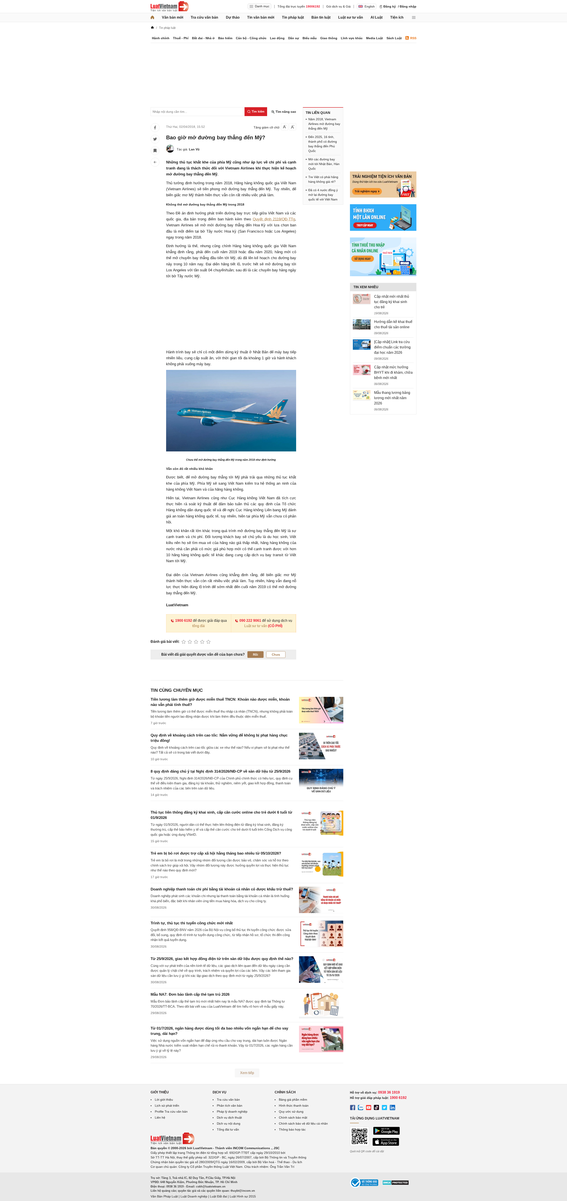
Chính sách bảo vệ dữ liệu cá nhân (303, 1123)
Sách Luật (394, 38)
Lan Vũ (194, 149)
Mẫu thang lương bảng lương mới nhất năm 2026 (392, 398)
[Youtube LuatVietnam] (368, 1108)
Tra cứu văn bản (204, 17)
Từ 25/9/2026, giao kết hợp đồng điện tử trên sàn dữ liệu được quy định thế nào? (222, 959)
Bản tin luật (320, 17)
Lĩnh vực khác (352, 38)
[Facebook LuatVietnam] (352, 1108)
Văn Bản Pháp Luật (164, 1196)
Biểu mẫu (310, 38)
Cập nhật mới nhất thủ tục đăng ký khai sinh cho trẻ (391, 302)
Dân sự (293, 38)
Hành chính (160, 38)
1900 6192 (183, 620)
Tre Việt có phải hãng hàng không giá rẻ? (323, 179)
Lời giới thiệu (164, 1099)
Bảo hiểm (225, 38)
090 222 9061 (250, 620)
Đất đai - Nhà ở (203, 38)
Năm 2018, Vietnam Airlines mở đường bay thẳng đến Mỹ (324, 123)
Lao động (277, 38)
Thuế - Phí (180, 38)
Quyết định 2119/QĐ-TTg (274, 219)
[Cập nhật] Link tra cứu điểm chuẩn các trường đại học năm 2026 (392, 347)
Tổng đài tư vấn (228, 1129)
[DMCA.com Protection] (395, 1184)
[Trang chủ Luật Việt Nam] (170, 6)
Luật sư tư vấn (350, 17)
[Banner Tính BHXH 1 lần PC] (383, 229)
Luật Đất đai (218, 1196)
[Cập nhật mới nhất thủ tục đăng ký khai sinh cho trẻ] (362, 299)
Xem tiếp (247, 1073)
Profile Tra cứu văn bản (171, 1111)
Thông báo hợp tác (292, 1129)
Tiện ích (397, 17)
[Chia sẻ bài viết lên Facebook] (155, 127)
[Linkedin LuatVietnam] (392, 1108)
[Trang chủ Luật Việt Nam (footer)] (172, 1143)
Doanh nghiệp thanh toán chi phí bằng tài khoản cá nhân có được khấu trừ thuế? (222, 889)
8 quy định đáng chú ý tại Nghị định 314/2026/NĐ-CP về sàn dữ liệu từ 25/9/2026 (220, 771)
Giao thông (328, 38)
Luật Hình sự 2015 (243, 1196)
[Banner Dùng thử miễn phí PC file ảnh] (383, 196)
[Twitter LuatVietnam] (384, 1108)
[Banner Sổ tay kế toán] (383, 275)
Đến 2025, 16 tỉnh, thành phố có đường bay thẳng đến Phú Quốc (322, 144)
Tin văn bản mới (260, 17)
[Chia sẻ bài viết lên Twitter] (155, 139)
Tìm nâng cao (285, 111)
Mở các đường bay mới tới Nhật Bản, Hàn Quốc (324, 163)
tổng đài (198, 626)
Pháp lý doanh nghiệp (232, 1111)
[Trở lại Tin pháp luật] (155, 162)
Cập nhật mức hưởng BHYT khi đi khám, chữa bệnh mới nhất (393, 372)
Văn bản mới (172, 17)
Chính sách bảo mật (293, 1117)
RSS (413, 38)
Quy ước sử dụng (291, 1111)
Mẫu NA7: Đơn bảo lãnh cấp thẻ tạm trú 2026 (190, 994)
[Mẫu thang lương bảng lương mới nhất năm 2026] (362, 395)
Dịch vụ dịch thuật (229, 1117)
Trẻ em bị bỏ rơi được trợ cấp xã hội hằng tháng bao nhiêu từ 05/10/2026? (216, 853)
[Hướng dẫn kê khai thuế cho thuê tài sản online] (362, 324)
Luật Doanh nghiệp (194, 1196)
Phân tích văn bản (229, 1105)
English (370, 6)
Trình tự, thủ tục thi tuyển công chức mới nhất (192, 923)
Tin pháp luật (293, 17)
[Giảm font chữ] (284, 126)
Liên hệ (160, 1117)
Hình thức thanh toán (294, 1105)
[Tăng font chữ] (292, 126)
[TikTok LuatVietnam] (376, 1108)
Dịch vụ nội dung (228, 1123)
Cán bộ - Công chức (251, 38)
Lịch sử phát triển (167, 1105)
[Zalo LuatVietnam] (360, 1108)
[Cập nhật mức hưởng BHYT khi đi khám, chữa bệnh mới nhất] (362, 370)
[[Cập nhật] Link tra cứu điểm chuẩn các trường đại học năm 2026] (362, 344)
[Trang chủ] (152, 17)
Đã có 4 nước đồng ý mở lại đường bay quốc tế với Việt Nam (323, 194)
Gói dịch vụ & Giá (338, 6)
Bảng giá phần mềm (293, 1099)
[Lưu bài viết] (155, 150)
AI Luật (377, 17)
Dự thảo (233, 17)
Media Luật (374, 38)
